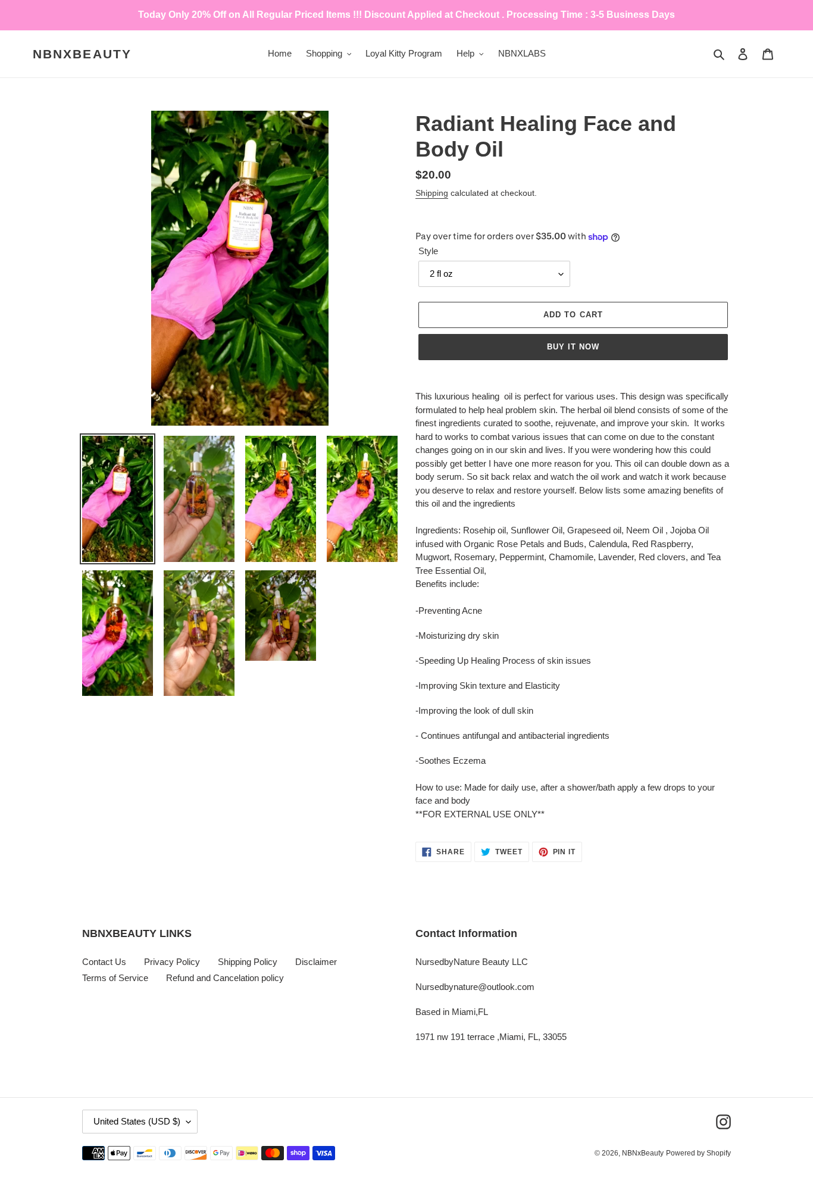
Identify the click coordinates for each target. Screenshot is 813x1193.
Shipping (431, 193)
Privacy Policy (172, 962)
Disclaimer (316, 962)
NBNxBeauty (82, 54)
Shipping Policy (247, 962)
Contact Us (104, 962)
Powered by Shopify (698, 1153)
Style (428, 251)
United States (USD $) (136, 1121)
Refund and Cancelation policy (225, 978)
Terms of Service (115, 978)
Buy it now (573, 346)
